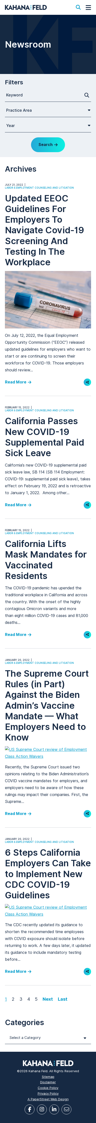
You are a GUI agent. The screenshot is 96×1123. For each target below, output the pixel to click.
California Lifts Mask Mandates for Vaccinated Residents (46, 559)
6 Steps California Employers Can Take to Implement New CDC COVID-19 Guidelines (48, 873)
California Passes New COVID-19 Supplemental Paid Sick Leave (44, 437)
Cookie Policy (48, 1088)
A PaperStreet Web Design (48, 1099)
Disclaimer (48, 1082)
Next (48, 999)
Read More (15, 382)
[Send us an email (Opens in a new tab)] (66, 1109)
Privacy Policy (48, 1093)
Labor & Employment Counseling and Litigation (39, 187)
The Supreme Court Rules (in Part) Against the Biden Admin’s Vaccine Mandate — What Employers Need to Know (47, 705)
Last (62, 999)
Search (45, 144)
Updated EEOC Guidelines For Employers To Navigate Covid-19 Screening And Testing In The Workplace (44, 230)
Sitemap (48, 1077)
